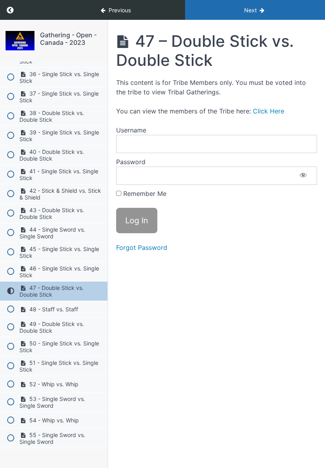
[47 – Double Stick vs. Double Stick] (20, 40)
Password (130, 162)
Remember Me (143, 194)
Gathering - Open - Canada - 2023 (68, 38)
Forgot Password (141, 247)
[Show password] (303, 176)
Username (131, 130)
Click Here (268, 111)
